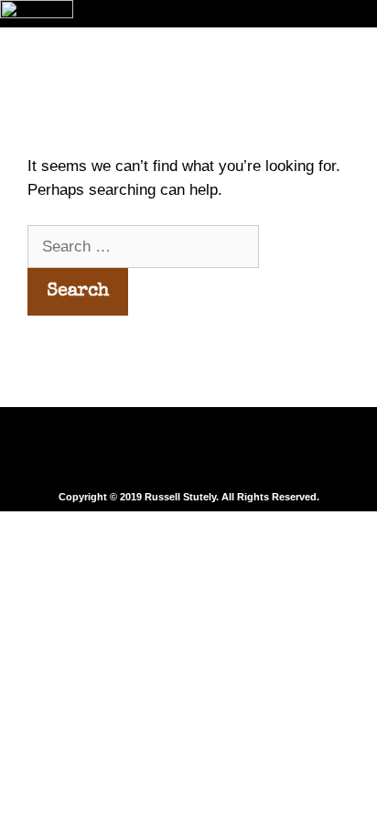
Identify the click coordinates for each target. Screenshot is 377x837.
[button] (188, 450)
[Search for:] (143, 246)
